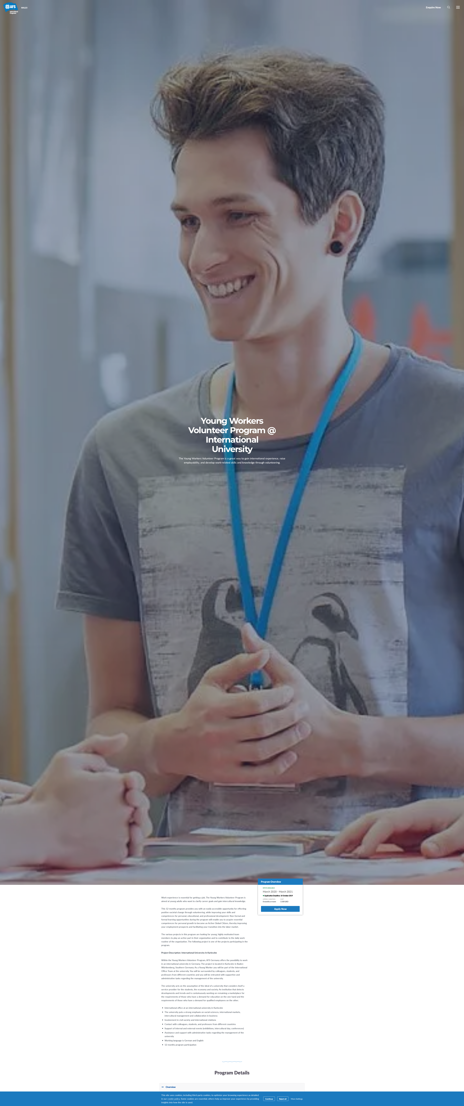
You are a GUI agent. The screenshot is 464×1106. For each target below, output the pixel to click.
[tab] (232, 1087)
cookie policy (173, 1098)
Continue (269, 1099)
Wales (10, 8)
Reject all (282, 1099)
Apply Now (280, 909)
